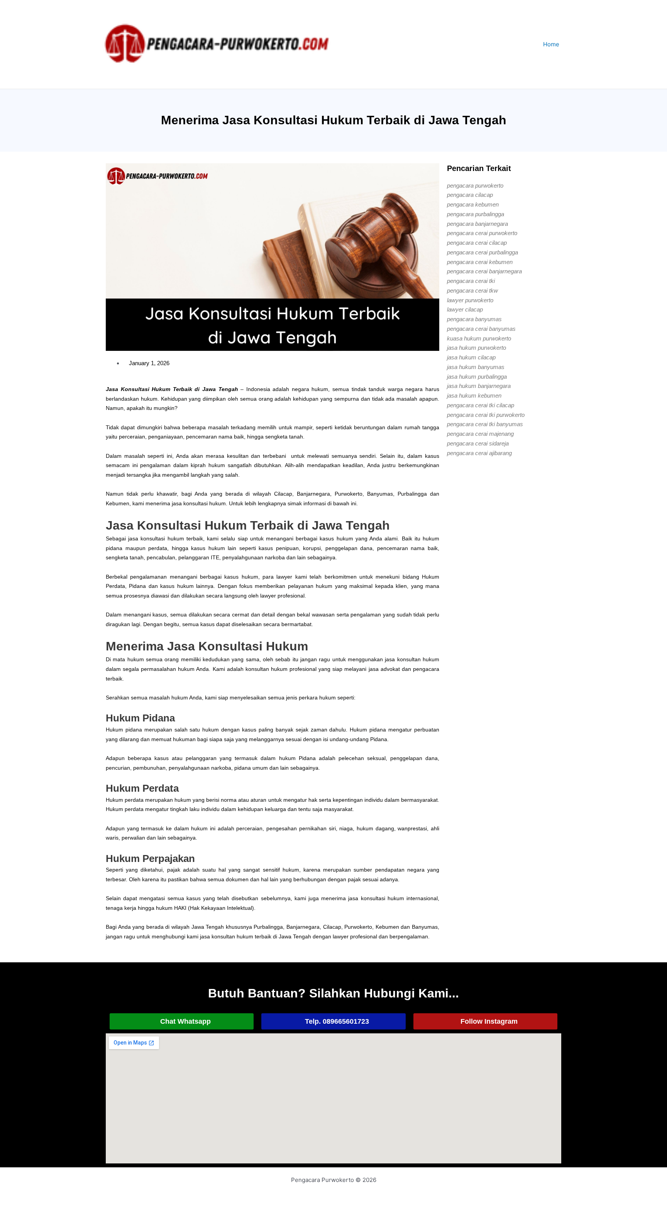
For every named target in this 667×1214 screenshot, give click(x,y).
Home (551, 44)
